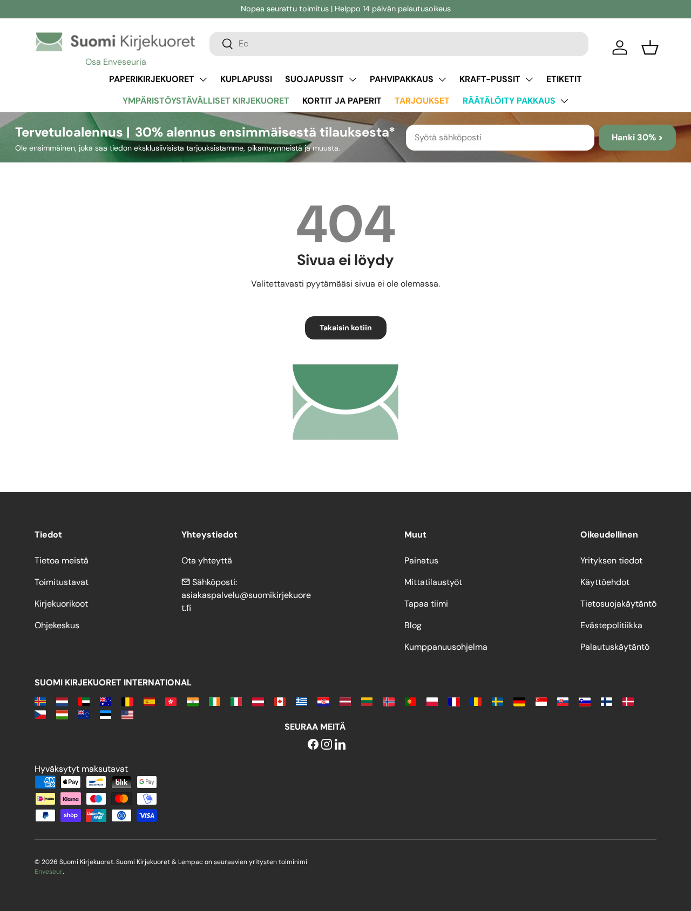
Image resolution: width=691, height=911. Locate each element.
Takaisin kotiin (346, 327)
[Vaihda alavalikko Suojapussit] (352, 79)
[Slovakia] (562, 700)
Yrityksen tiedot (611, 560)
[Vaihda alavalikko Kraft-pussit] (529, 79)
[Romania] (476, 700)
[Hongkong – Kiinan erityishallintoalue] (171, 700)
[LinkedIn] (340, 745)
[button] (650, 47)
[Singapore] (541, 700)
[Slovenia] (584, 700)
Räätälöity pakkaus (509, 100)
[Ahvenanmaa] (40, 700)
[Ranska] (453, 700)
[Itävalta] (257, 700)
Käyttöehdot (604, 582)
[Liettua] (366, 700)
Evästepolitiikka (611, 625)
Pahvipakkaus (401, 79)
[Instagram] (326, 745)
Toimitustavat (62, 582)
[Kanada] (280, 700)
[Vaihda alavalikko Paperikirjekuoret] (203, 79)
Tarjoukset (422, 100)
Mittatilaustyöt (433, 582)
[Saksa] (519, 700)
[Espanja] (149, 700)
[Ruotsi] (497, 700)
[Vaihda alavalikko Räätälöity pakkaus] (564, 100)
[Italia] (236, 700)
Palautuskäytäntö (614, 646)
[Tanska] (628, 700)
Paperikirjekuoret (151, 79)
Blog (413, 625)
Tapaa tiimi (426, 603)
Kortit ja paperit (342, 100)
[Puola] (432, 700)
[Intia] (192, 700)
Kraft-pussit (489, 79)
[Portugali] (410, 700)
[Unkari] (61, 713)
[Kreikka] (301, 700)
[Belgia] (127, 700)
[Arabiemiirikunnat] (84, 700)
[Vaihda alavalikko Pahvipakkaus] (442, 79)
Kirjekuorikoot (61, 603)
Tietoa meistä (62, 560)
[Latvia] (345, 700)
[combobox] (398, 43)
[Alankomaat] (61, 700)
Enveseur (49, 871)
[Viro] (105, 713)
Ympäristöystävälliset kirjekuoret (206, 100)
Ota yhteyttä (206, 560)
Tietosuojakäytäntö (618, 603)
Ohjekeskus (57, 625)
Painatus (421, 560)
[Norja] (388, 700)
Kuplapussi (246, 79)
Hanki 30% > (637, 137)
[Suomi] (606, 700)
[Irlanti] (214, 700)
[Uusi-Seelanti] (84, 713)
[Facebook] (313, 745)
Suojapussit (314, 79)
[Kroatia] (323, 700)
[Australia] (105, 700)
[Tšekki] (40, 713)
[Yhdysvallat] (127, 713)
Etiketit (564, 79)
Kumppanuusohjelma (445, 646)
